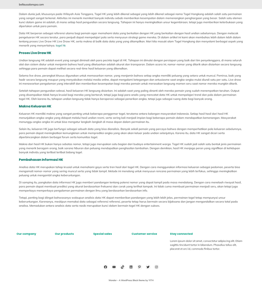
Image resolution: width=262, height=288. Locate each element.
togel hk (61, 45)
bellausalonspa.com (31, 4)
